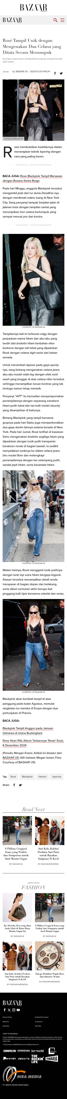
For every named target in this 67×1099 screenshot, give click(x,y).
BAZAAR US (22, 71)
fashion (42, 776)
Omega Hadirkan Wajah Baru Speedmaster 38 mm (49, 975)
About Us (6, 1022)
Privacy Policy (7, 1017)
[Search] (55, 20)
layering (56, 776)
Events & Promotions (41, 1017)
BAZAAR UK (18, 864)
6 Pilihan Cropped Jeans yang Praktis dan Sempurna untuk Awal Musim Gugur (16, 854)
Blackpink (27, 776)
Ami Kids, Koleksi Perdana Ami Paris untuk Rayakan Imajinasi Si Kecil (48, 854)
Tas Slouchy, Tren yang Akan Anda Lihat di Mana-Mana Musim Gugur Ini (17, 928)
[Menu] (62, 20)
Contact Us (38, 1022)
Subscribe (6, 1026)
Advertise (38, 1026)
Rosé (13, 776)
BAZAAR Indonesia (50, 864)
